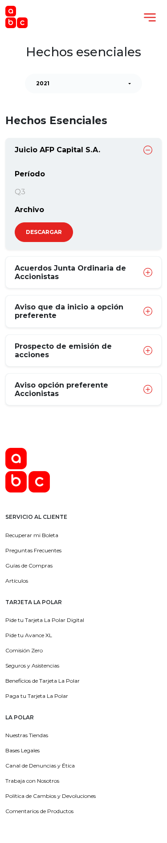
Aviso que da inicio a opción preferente (69, 311)
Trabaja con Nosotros (32, 780)
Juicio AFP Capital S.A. (57, 150)
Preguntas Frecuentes (33, 550)
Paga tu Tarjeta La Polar (36, 696)
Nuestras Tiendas (26, 735)
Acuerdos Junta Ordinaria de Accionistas (70, 272)
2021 (42, 83)
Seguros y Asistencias (32, 665)
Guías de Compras (29, 565)
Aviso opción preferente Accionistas (61, 389)
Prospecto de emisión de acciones (63, 350)
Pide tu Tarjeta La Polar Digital (44, 620)
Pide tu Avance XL (28, 635)
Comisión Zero (24, 650)
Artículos (16, 580)
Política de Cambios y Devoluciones (50, 796)
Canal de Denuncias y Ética (40, 765)
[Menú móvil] (150, 17)
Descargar (44, 232)
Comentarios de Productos (39, 811)
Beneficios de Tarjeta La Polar (42, 680)
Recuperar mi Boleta (31, 535)
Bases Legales (22, 750)
